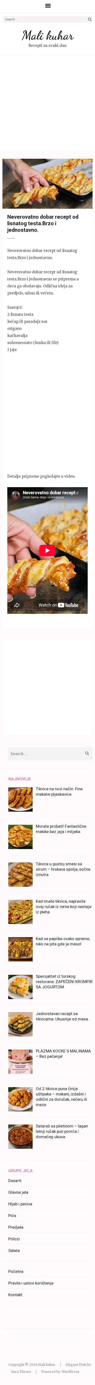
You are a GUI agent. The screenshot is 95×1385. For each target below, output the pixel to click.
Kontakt (15, 1294)
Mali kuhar (47, 35)
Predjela (15, 1227)
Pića (12, 1215)
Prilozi (14, 1238)
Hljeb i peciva (20, 1203)
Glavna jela (18, 1192)
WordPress (70, 1372)
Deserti (14, 1180)
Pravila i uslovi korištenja (30, 1283)
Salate (14, 1250)
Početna (15, 1271)
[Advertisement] (47, 102)
